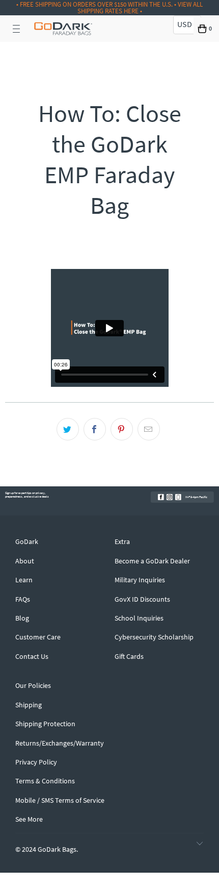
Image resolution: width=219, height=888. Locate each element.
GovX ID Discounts (142, 599)
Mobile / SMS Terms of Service (59, 800)
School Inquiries (139, 618)
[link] (161, 497)
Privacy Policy (36, 762)
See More (29, 819)
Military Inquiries (140, 579)
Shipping (28, 704)
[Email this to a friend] (149, 429)
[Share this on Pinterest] (122, 429)
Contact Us (31, 656)
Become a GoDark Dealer (152, 560)
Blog (22, 618)
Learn (24, 579)
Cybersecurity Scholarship (154, 637)
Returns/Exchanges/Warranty (59, 743)
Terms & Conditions (45, 780)
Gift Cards (129, 656)
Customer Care (38, 637)
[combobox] (187, 24)
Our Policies (33, 685)
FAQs (22, 599)
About (24, 560)
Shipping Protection (45, 723)
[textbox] (187, 24)
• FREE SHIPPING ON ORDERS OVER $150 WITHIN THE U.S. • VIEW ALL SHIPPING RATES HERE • (109, 7)
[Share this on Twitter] (68, 429)
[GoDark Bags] (63, 28)
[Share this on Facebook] (95, 429)
